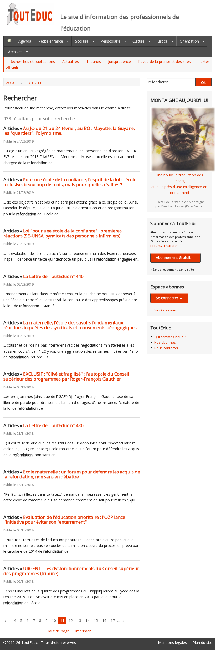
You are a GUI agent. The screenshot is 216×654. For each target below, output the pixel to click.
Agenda (24, 41)
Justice (162, 41)
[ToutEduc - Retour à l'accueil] (30, 23)
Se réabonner (165, 310)
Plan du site (202, 642)
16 (104, 620)
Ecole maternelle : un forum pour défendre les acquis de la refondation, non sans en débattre (71, 474)
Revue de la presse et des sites (164, 61)
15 (96, 620)
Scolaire (82, 41)
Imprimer (83, 630)
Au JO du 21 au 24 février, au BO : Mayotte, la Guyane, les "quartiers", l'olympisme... (69, 130)
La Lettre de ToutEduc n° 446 (53, 276)
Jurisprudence (119, 61)
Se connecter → (169, 297)
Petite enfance (50, 41)
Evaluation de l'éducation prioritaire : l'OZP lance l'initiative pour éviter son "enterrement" (64, 519)
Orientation (189, 41)
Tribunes (93, 61)
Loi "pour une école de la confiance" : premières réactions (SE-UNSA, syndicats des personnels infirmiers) (62, 233)
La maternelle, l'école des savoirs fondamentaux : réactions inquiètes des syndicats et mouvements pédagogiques (70, 325)
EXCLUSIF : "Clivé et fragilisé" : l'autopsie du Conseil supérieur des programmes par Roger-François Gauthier (66, 376)
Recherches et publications (32, 61)
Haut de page (58, 630)
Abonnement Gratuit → (175, 257)
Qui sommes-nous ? (170, 336)
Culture (138, 41)
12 (71, 620)
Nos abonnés (165, 342)
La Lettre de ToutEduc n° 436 (53, 425)
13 (79, 620)
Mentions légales (172, 642)
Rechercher (34, 83)
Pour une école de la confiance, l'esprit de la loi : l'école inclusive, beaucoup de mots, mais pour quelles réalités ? (69, 181)
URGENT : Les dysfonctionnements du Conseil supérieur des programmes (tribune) (71, 570)
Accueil (12, 83)
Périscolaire (110, 41)
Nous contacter (166, 348)
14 (87, 620)
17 (113, 620)
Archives (15, 51)
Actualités (70, 61)
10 (54, 620)
